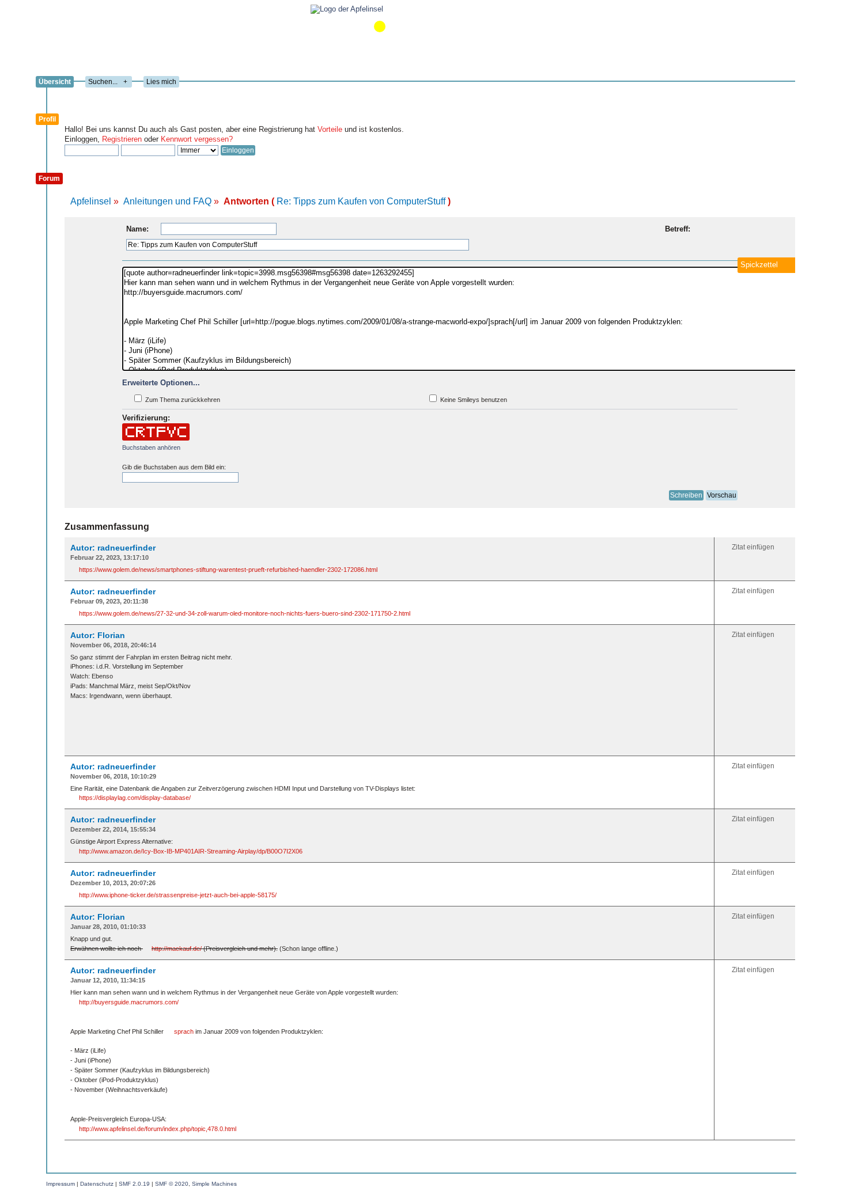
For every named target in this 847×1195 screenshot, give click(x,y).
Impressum (60, 1184)
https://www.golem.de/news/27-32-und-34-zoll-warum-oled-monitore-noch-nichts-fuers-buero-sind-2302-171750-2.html (244, 613)
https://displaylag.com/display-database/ (135, 797)
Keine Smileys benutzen (472, 399)
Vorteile (329, 129)
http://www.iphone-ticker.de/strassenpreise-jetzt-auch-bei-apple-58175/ (178, 894)
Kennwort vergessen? (197, 139)
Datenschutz (97, 1184)
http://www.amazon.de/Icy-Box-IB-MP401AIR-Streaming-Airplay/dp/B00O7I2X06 (190, 851)
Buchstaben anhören (151, 447)
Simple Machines (214, 1184)
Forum (49, 178)
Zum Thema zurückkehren (181, 399)
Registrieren (122, 139)
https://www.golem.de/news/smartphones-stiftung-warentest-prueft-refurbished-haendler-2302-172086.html (228, 569)
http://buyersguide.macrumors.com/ (129, 1002)
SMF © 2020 (171, 1184)
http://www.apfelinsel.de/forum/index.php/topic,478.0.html (157, 1128)
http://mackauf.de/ (177, 948)
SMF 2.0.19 (134, 1184)
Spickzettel (759, 264)
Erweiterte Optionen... (161, 382)
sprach (184, 1031)
